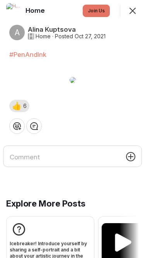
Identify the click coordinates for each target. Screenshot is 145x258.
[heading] (36, 10)
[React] (17, 126)
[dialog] (72, 129)
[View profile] (14, 11)
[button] (19, 106)
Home (43, 36)
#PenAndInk (27, 54)
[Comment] (34, 126)
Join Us (96, 11)
